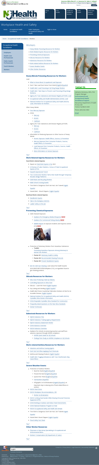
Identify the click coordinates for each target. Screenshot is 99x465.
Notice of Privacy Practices (51, 456)
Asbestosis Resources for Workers (41, 60)
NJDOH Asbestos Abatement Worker (41, 323)
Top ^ (28, 155)
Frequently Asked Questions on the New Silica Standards (47, 304)
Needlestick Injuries (36, 198)
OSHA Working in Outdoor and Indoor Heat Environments (48, 403)
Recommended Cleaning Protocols (52, 258)
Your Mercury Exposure (37, 110)
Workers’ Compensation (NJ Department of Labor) (46, 435)
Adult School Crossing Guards (39, 182)
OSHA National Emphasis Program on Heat (43, 406)
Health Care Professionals (8, 57)
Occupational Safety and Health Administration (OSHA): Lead (49, 99)
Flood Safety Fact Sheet (37, 420)
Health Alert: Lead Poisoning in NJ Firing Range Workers (47, 88)
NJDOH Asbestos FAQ (37, 317)
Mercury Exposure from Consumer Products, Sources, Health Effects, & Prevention (51, 142)
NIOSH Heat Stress (36, 389)
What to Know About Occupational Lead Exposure (45, 82)
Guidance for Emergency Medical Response (47, 217)
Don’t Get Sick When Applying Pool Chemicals (44, 351)
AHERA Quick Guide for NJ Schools (44, 335)
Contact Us (58, 447)
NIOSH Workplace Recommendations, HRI (43, 392)
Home (5, 29)
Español (64, 85)
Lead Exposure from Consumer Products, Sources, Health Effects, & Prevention (52, 147)
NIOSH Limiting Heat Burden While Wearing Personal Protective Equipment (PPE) (50, 399)
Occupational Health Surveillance (16, 30)
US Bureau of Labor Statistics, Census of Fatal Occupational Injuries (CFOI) (49, 168)
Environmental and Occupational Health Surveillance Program (82, 98)
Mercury (36, 115)
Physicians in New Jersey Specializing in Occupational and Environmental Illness (48, 431)
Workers (6, 69)
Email (77, 113)
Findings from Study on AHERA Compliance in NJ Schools (52, 338)
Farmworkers (38, 380)
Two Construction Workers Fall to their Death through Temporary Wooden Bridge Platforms (50, 176)
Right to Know (51, 29)
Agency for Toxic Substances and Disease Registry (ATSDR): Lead (50, 96)
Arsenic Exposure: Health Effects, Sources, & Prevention (51, 138)
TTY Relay (21, 456)
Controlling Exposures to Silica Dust (41, 283)
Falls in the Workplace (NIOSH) (39, 201)
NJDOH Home (13, 456)
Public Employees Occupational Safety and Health (36, 31)
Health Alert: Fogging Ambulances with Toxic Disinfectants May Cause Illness (50, 358)
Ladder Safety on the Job (38, 204)
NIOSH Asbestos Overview (38, 328)
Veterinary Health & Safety (49, 255)
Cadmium (37, 121)
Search (78, 5)
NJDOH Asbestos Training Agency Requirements (45, 320)
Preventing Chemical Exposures (40, 55)
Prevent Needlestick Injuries (50, 261)
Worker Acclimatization (41, 395)
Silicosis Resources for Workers (40, 58)
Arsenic (36, 118)
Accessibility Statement (88, 447)
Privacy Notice (66, 447)
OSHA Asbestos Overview (38, 326)
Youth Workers (9, 66)
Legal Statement (76, 447)
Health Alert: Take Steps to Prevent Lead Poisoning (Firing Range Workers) (50, 92)
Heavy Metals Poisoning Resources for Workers (45, 49)
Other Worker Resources (38, 69)
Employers (7, 52)
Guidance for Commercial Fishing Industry (47, 220)
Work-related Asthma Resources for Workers (44, 63)
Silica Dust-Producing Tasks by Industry (42, 280)
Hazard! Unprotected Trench (39, 172)
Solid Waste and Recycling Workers (41, 180)
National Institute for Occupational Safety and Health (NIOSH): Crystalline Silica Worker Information (49, 297)
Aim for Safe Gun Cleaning (38, 266)
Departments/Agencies (85, 3)
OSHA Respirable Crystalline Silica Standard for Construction (48, 301)
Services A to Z (72, 3)
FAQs (95, 3)
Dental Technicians (36, 307)
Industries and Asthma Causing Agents (42, 348)
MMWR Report (38, 224)
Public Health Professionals (8, 62)
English (59, 85)
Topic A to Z (28, 456)
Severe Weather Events (37, 66)
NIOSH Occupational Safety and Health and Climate (46, 409)
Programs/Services (38, 456)
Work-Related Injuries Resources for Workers (44, 52)
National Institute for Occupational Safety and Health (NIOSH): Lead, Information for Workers (49, 102)
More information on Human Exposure (46, 151)
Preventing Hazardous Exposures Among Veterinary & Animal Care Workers (51, 251)
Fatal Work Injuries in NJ (44, 164)
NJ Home (63, 3)
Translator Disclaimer (16, 452)
